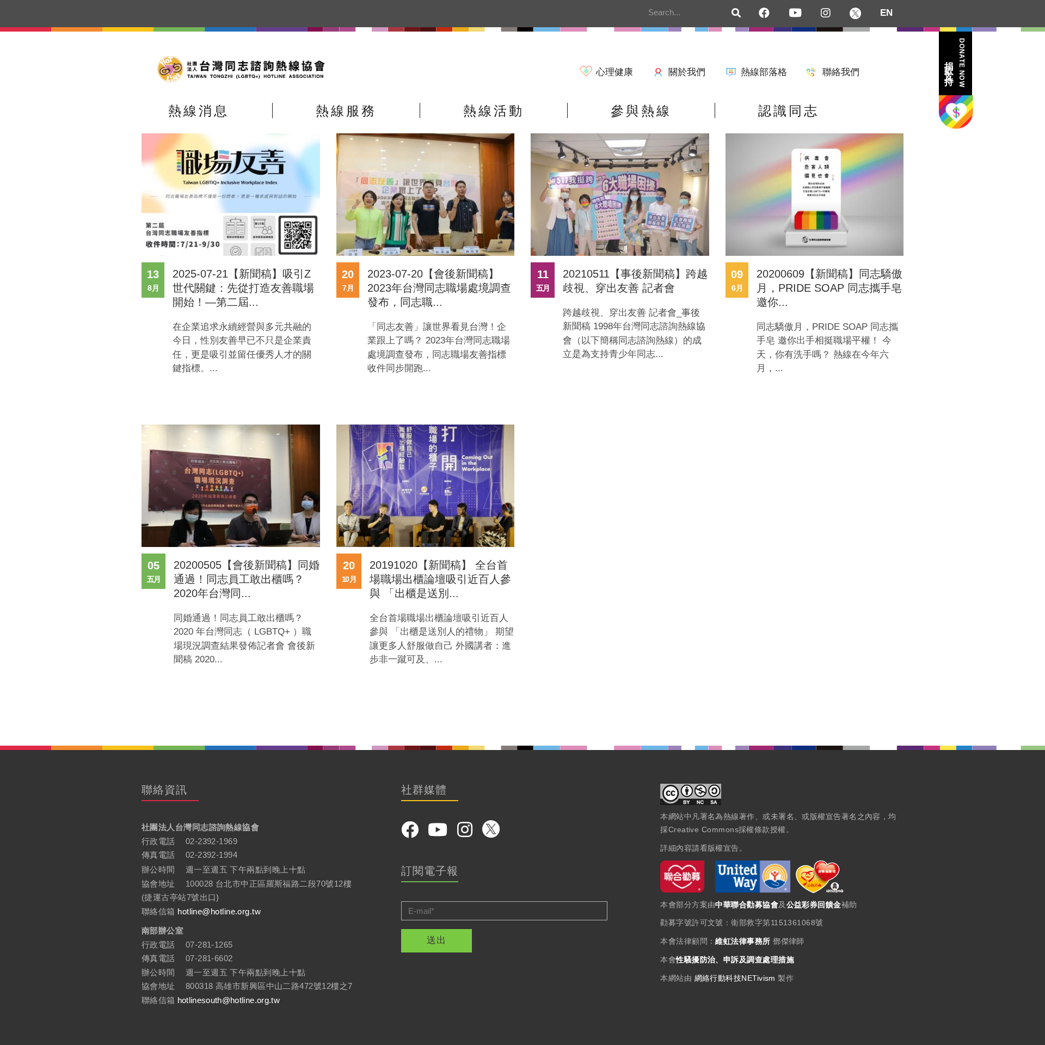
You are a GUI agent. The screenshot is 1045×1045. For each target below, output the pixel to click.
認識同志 (788, 110)
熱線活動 (493, 110)
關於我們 (686, 72)
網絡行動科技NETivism (735, 978)
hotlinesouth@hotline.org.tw (228, 1000)
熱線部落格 (764, 72)
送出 (436, 940)
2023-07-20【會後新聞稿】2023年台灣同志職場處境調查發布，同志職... (439, 288)
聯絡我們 (840, 72)
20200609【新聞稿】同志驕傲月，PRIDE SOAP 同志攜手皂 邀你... (829, 288)
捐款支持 (955, 63)
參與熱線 (641, 110)
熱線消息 (198, 110)
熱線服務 (346, 110)
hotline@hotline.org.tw (219, 911)
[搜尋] (736, 13)
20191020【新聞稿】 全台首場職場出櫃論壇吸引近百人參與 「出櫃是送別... (440, 579)
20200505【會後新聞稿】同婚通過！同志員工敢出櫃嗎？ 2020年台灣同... (246, 579)
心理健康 (614, 72)
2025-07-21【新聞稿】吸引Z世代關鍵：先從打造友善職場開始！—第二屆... (243, 288)
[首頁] (245, 68)
